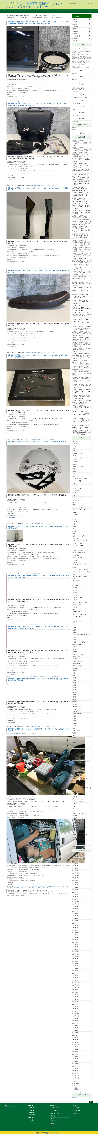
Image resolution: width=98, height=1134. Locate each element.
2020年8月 (75, 1021)
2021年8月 (75, 992)
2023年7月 (75, 937)
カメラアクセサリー (78, 498)
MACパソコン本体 (78, 550)
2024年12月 (75, 899)
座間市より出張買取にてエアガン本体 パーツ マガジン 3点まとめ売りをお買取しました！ (81, 223)
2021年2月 (75, 1006)
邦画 (74, 476)
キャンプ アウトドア (30, 886)
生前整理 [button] (30, 11)
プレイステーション (78, 799)
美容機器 (75, 725)
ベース (74, 752)
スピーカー (76, 486)
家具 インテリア (77, 666)
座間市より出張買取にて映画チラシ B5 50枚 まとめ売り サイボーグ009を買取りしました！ (81, 432)
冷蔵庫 (74, 716)
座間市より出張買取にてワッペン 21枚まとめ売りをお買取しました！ (81, 278)
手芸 (74, 625)
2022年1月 (75, 980)
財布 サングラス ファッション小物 (82, 577)
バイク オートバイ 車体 (80, 835)
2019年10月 (75, 1044)
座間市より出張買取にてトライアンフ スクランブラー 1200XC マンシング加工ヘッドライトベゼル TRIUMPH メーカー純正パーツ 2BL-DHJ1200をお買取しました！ (38, 22)
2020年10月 (75, 1016)
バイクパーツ (28, 101)
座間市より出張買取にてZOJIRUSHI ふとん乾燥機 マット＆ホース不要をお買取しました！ (81, 217)
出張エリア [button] (67, 11)
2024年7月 (75, 911)
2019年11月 (75, 1042)
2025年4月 (75, 892)
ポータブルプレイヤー (79, 493)
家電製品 (74, 702)
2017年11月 (75, 1078)
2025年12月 (75, 873)
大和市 (74, 680)
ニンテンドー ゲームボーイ (80, 778)
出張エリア (75, 33)
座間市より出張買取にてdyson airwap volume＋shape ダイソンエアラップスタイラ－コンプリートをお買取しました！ (81, 266)
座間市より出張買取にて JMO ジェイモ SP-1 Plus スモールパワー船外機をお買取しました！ (81, 194)
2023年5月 (75, 942)
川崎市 (74, 682)
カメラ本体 (76, 500)
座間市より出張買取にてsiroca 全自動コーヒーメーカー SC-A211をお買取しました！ (81, 165)
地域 (32, 101)
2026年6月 (75, 859)
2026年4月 (75, 863)
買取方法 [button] (20, 11)
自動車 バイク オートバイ (43, 101)
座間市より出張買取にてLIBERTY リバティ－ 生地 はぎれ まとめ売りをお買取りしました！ (81, 149)
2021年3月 (75, 1004)
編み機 (74, 632)
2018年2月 (75, 1071)
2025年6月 (75, 887)
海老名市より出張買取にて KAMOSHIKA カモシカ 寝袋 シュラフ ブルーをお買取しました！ (81, 414)
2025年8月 (75, 882)
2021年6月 (75, 997)
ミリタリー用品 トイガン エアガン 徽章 (82, 622)
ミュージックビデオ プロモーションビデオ (82, 458)
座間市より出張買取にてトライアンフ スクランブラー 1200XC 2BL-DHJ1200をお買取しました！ (37, 442)
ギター (74, 750)
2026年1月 (75, 871)
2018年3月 (75, 1068)
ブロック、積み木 (77, 801)
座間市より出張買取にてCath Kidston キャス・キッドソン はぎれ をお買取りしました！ (81, 154)
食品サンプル (76, 670)
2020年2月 (75, 1035)
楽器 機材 (75, 740)
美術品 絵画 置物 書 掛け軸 (81, 635)
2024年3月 (75, 918)
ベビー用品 (75, 585)
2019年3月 (75, 1061)
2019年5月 (75, 1056)
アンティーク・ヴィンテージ (80, 478)
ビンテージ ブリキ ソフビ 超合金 (82, 788)
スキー (74, 517)
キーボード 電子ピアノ (79, 747)
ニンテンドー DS (77, 776)
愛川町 (74, 687)
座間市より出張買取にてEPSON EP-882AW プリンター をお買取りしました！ (81, 212)
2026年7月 (75, 856)
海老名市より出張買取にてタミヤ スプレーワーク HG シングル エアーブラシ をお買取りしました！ (81, 236)
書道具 (74, 627)
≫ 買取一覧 (31, 1107)
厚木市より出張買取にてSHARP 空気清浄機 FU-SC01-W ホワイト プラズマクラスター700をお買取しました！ (81, 379)
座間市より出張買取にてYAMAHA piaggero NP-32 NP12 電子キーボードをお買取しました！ (81, 402)
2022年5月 (75, 971)
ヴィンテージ (76, 607)
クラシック (76, 443)
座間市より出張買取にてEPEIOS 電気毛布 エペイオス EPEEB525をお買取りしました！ (81, 249)
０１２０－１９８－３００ (12, 98)
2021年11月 (75, 985)
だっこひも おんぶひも (79, 588)
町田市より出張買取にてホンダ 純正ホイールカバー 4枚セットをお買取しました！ (81, 427)
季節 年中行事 (76, 663)
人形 (74, 811)
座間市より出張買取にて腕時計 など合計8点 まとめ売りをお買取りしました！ (81, 391)
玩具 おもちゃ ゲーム (79, 764)
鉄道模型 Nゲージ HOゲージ (81, 818)
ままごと (75, 804)
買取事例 (39, 11)
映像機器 (74, 733)
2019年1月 (75, 1066)
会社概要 (77, 11)
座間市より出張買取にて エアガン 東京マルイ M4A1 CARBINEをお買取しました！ (81, 183)
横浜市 (74, 690)
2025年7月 (75, 885)
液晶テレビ (76, 723)
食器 (74, 673)
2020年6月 (75, 1025)
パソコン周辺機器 (77, 557)
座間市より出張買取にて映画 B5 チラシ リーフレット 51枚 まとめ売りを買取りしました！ (81, 367)
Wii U (74, 766)
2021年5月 (75, 999)
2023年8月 (75, 935)
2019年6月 (75, 1054)
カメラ (74, 495)
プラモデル (76, 794)
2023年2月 (75, 949)
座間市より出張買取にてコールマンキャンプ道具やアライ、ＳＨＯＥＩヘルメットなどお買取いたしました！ (39, 730)
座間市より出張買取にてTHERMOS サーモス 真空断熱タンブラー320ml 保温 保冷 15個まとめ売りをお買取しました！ (81, 243)
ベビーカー (76, 590)
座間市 (35, 101)
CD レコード (75, 441)
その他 (74, 446)
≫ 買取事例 (31, 1120)
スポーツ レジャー (39, 886)
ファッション (76, 560)
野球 (74, 533)
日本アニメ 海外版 (78, 466)
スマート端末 (76, 538)
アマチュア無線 (77, 604)
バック (74, 567)
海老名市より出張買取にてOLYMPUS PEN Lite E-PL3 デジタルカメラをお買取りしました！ (81, 362)
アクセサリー (76, 562)
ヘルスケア (75, 595)
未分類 (38, 676)
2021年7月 (75, 994)
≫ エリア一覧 (54, 1118)
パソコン (74, 548)
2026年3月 (75, 866)
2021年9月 (75, 990)
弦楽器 (74, 754)
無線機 (74, 630)
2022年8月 (75, 963)
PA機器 (75, 742)
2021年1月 (75, 1009)
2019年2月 (75, 1064)
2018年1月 (75, 1073)
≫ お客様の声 (54, 1107)
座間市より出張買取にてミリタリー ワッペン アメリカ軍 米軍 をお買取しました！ (81, 301)
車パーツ (75, 844)
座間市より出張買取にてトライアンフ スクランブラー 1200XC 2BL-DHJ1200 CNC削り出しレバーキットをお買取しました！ (38, 356)
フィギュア (76, 792)
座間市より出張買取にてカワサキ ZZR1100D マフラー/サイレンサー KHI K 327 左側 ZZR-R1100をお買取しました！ (38, 527)
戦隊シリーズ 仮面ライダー (80, 813)
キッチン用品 (76, 656)
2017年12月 (75, 1075)
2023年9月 (75, 932)
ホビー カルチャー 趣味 (79, 602)
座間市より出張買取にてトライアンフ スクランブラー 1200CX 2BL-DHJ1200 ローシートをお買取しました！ (38, 271)
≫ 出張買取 (31, 1110)
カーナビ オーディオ (79, 825)
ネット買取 (75, 26)
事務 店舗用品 (76, 644)
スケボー (75, 519)
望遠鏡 (74, 505)
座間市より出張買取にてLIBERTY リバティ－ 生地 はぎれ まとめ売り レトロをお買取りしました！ (81, 143)
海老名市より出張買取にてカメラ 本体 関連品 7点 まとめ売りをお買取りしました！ (81, 254)
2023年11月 (75, 928)
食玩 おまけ (76, 820)
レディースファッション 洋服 (81, 572)
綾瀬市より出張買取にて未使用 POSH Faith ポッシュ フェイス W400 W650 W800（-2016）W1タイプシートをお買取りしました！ (38, 576)
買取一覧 (74, 19)
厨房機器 (75, 649)
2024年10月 (75, 904)
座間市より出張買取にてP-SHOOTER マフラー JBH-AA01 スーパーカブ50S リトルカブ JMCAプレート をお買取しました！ (38, 679)
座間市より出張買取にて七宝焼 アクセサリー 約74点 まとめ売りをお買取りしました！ (81, 396)
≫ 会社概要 (76, 1107)
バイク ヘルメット (48, 886)
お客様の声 (49, 11)
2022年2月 (75, 978)
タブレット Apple (78, 545)
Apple (74, 735)
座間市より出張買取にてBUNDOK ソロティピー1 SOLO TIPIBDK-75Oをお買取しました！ (81, 260)
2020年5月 (75, 1028)
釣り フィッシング (33, 887)
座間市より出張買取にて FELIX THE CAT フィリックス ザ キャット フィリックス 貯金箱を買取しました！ (81, 322)
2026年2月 (75, 868)
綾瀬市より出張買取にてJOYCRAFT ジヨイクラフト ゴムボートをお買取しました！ (81, 199)
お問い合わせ (89, 3)
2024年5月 (75, 913)
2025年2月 (75, 894)
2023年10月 (75, 930)
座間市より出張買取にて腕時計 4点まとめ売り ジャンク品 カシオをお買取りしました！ (81, 339)
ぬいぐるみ (76, 783)
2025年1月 (75, 897)
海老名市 (75, 692)
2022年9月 (75, 961)
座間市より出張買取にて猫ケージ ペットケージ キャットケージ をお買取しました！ (81, 344)
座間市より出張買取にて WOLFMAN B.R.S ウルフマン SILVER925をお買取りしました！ (81, 188)
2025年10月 (75, 878)
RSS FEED (74, 1097)
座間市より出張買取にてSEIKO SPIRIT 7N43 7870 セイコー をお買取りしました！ (81, 349)
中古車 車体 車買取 (78, 642)
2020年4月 (75, 1030)
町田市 (74, 694)
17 (72, 1088)
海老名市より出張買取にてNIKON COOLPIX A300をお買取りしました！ (81, 170)
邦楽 (74, 451)
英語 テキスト (76, 730)
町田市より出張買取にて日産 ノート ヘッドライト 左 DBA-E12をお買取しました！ (81, 159)
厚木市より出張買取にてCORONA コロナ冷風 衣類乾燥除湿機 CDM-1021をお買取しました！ (81, 421)
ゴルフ (74, 512)
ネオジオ (75, 785)
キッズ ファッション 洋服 (80, 565)
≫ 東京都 (53, 1123)
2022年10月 (75, 959)
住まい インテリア (77, 654)
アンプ (74, 483)
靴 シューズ (76, 580)
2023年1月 (75, 952)
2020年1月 (75, 1037)
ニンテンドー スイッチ (79, 781)
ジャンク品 (76, 555)
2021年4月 (75, 1002)
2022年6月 (75, 968)
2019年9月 (75, 1047)
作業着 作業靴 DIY (78, 661)
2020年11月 (75, 1013)
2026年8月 (75, 854)
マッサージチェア (77, 709)
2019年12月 (75, 1040)
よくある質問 (81, 3)
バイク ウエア (77, 832)
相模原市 (75, 697)
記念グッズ (76, 531)
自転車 (74, 526)
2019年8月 (75, 1049)
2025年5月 (75, 890)
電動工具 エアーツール (79, 668)
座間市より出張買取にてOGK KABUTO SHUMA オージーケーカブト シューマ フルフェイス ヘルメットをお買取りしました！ (81, 177)
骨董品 (75, 637)
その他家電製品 (77, 706)
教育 (73, 728)
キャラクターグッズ (78, 609)
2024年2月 (75, 921)
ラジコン (75, 808)
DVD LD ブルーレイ (77, 453)
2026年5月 (75, 861)
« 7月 (81, 1092)
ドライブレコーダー (78, 830)
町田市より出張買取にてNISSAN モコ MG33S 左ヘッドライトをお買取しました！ (81, 407)
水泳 (74, 524)
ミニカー (75, 806)
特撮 (74, 474)
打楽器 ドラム (77, 757)
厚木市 (74, 678)
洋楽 (74, 448)
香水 (74, 583)
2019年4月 (75, 1059)
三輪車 (74, 639)
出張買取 (74, 21)
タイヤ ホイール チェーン (80, 827)
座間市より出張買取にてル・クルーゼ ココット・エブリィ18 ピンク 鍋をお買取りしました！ (81, 385)
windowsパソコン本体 (79, 553)
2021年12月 (75, 982)
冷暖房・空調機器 (77, 714)
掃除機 (74, 718)
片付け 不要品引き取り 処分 (81, 762)
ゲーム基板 (76, 769)
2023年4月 (75, 944)
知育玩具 (75, 815)
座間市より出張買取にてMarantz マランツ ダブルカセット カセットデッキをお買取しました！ (81, 328)
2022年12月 (75, 954)
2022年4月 (75, 973)
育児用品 (75, 592)
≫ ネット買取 (32, 1114)
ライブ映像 (76, 462)
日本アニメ (76, 464)
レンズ (74, 502)
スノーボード (76, 521)
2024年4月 (75, 916)
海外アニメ (76, 471)
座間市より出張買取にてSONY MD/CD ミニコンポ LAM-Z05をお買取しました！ (81, 373)
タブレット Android (78, 543)
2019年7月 (75, 1052)
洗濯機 (74, 721)
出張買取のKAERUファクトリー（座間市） (81, 67)
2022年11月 (75, 956)
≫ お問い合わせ (77, 1113)
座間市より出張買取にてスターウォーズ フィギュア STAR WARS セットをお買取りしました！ (81, 290)
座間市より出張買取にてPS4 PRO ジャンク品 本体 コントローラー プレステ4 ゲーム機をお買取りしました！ (81, 206)
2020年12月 (75, 1011)
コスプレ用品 (76, 612)
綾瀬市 (34, 624)
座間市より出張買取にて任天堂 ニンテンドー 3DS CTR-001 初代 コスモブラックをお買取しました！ (81, 315)
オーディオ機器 (76, 481)
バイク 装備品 (77, 839)
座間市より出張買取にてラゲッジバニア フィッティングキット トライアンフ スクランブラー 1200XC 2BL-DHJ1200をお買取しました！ (38, 104)
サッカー (75, 514)
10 (72, 1087)
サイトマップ (74, 3)
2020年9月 (75, 1018)
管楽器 (74, 759)
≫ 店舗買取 (31, 1112)
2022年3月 (75, 975)
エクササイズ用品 (77, 597)
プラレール (76, 796)
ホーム (11, 11)
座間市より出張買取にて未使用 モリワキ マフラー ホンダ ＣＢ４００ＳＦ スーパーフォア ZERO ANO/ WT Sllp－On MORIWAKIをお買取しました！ (38, 627)
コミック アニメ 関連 (79, 614)
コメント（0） (53, 101)
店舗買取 (74, 24)
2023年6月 (75, 940)
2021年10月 (75, 987)
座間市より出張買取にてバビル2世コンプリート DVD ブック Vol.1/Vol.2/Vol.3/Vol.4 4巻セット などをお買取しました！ (81, 308)
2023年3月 (75, 947)
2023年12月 (75, 925)
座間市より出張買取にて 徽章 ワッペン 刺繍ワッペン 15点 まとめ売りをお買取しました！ (81, 333)
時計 (74, 574)
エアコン (75, 704)
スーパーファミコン (78, 771)
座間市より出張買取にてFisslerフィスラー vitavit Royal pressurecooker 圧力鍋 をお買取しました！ (81, 229)
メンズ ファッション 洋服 (80, 569)
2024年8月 (75, 909)
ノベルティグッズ (77, 616)
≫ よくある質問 (55, 1113)
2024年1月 (75, 923)
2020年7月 (75, 1023)
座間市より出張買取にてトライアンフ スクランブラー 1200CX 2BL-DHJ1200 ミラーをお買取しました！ (38, 189)
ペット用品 (76, 659)
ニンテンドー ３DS (78, 773)
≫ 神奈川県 (54, 1121)
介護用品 (74, 651)
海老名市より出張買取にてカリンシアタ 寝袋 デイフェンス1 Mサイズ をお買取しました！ (81, 296)
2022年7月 (75, 966)
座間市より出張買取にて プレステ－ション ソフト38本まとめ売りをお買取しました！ (81, 272)
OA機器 (75, 647)
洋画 (74, 469)
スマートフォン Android (80, 541)
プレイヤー (76, 490)
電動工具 (40, 887)
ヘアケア (75, 600)
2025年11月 (75, 875)
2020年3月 (75, 1033)
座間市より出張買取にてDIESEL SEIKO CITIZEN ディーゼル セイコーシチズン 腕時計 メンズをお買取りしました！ (81, 356)
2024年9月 (75, 906)
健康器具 (75, 711)
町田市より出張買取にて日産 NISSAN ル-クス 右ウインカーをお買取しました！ (81, 283)
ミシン (74, 619)
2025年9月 (75, 880)
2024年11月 (75, 901)
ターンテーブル (77, 488)
